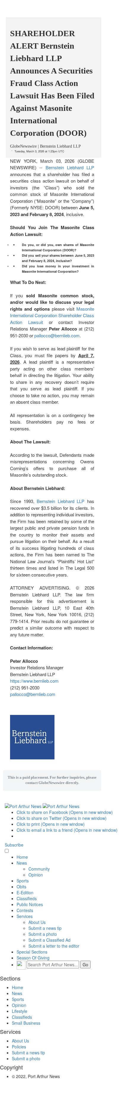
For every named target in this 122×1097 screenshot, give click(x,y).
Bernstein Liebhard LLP (70, 167)
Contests (25, 910)
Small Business (26, 1023)
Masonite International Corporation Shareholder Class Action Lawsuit (52, 315)
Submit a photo (42, 934)
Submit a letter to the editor (53, 946)
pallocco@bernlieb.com (57, 335)
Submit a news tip (45, 928)
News (22, 863)
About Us (37, 922)
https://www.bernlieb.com (34, 681)
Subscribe (14, 845)
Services (25, 916)
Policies (19, 1047)
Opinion (35, 875)
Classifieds (27, 898)
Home (22, 857)
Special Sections (32, 952)
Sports (23, 881)
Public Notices (30, 904)
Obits (21, 887)
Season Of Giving (33, 958)
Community (39, 869)
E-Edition (25, 892)
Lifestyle (19, 1011)
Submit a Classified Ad (49, 940)
